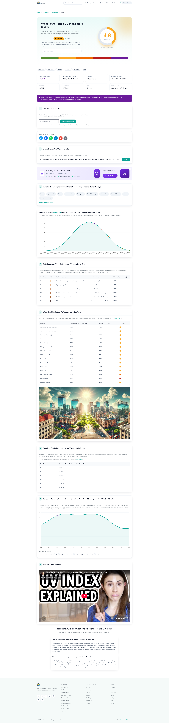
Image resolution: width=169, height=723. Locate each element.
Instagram (113, 698)
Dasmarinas (104, 194)
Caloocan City (69, 194)
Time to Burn (51, 69)
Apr (56, 554)
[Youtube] (38, 696)
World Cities (105, 3)
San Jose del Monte (45, 198)
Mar (51, 554)
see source (118, 318)
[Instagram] (53, 696)
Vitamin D (67, 69)
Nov (92, 554)
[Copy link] (65, 138)
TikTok (112, 700)
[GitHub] (42, 700)
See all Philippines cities (46, 202)
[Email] (61, 138)
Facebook (113, 690)
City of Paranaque (92, 194)
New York (88, 687)
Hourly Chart (41, 69)
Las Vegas (89, 706)
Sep (82, 554)
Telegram (113, 692)
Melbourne (89, 700)
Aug (77, 554)
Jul (71, 554)
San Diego (89, 698)
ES (124, 3)
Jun (67, 554)
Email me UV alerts (68, 121)
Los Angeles (89, 690)
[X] (41, 138)
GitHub (113, 703)
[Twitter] (49, 696)
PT (127, 3)
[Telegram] (56, 138)
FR (130, 3)
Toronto (88, 703)
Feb (46, 554)
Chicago (88, 692)
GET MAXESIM (109, 176)
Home (38, 12)
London (88, 695)
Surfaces (60, 69)
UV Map (63, 690)
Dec (98, 554)
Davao (60, 194)
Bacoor (126, 194)
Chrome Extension (66, 703)
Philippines (55, 12)
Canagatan (80, 194)
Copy (127, 159)
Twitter (112, 695)
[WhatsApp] (51, 138)
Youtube (113, 687)
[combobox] (73, 3)
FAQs (84, 69)
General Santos (115, 194)
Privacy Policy (65, 708)
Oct (87, 554)
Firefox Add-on (65, 706)
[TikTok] (38, 700)
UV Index (57, 212)
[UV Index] (41, 2)
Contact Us (64, 711)
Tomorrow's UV (65, 692)
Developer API (65, 700)
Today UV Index (91, 3)
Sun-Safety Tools (66, 695)
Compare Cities (65, 698)
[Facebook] (46, 138)
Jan (41, 554)
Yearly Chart (77, 69)
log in (99, 125)
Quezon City (51, 194)
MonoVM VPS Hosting (126, 720)
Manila (42, 194)
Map (115, 3)
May (62, 554)
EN (120, 3)
